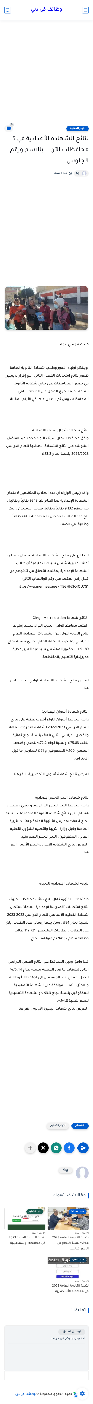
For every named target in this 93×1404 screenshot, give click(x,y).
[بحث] (7, 10)
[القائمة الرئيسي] (85, 10)
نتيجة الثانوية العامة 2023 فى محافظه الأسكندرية (70, 1289)
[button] (69, 1147)
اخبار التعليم (77, 128)
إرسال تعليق (72, 1331)
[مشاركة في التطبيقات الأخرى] (30, 1147)
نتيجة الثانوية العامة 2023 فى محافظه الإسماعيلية (27, 1240)
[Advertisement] (46, 75)
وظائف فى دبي (46, 10)
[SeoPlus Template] (75, 1394)
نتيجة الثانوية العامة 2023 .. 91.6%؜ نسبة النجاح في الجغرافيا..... (69, 1243)
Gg (78, 173)
